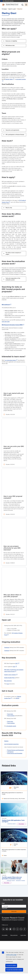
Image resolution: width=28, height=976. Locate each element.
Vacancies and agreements (12, 130)
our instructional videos (10, 360)
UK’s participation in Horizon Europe (15, 134)
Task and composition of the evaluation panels (13, 279)
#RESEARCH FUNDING (20, 880)
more (8, 683)
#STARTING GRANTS (12, 823)
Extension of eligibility (11, 41)
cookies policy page (11, 954)
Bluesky (6, 928)
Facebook (24, 928)
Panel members (11, 715)
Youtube (14, 928)
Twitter (21, 928)
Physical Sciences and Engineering (15, 750)
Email (3, 903)
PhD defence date (10, 45)
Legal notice (23, 935)
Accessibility (5, 935)
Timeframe (6, 647)
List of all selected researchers (11, 744)
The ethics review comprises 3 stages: (13, 253)
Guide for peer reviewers (10, 674)
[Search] (22, 4)
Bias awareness (8, 680)
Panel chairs (10, 714)
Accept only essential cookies (14, 969)
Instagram (10, 928)
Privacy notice (4, 908)
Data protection (14, 935)
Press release (21, 823)
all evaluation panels (11, 726)
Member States (9, 79)
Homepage (4, 9)
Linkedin (3, 928)
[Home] (10, 4)
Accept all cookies (11, 965)
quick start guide (6, 321)
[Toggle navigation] (26, 4)
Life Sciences (10, 751)
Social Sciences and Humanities (14, 753)
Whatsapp (17, 928)
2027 (16, 663)
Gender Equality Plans (9, 677)
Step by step (9, 207)
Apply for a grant (12, 9)
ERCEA (17, 698)
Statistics (6, 741)
